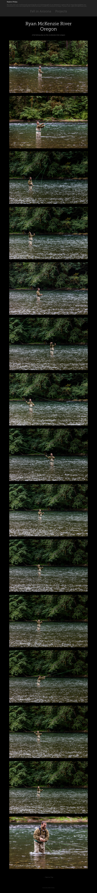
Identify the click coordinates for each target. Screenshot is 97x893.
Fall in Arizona (40, 11)
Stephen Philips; (12, 2)
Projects (61, 11)
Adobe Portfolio (51, 887)
